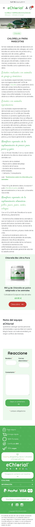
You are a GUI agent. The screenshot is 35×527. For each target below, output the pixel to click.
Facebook (12, 505)
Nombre (8, 358)
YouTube (17, 505)
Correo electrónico (23, 359)
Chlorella (13, 85)
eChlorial (17, 480)
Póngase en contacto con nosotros (17, 475)
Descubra (15, 304)
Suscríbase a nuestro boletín (17, 499)
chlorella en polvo (11, 188)
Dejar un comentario (17, 403)
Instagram (22, 505)
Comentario (10, 372)
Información (17, 484)
